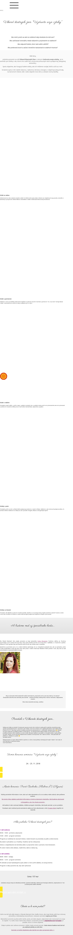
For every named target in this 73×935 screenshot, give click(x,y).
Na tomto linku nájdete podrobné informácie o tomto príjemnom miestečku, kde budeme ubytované (33, 799)
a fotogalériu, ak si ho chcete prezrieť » (33, 802)
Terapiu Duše (52, 808)
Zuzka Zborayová (42, 641)
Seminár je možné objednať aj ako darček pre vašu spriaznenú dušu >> (32, 930)
